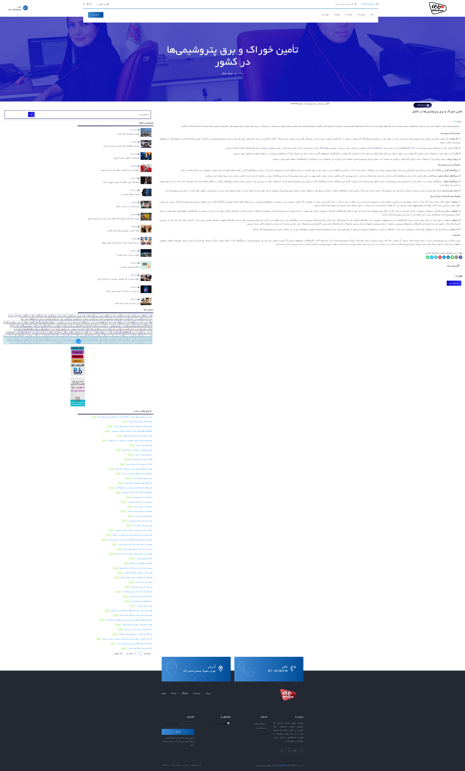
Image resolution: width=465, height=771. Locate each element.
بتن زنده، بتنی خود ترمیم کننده (141, 587)
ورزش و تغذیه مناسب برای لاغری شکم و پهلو (136, 568)
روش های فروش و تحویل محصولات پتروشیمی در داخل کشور (130, 440)
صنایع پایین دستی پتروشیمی (142, 497)
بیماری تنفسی (70, 329)
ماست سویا (107, 333)
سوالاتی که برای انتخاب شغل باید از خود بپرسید (135, 544)
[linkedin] (448, 257)
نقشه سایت (175, 765)
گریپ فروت (92, 333)
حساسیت (78, 329)
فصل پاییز (124, 329)
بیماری (85, 329)
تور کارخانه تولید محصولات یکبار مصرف (138, 483)
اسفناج (33, 329)
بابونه (47, 326)
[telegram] (436, 257)
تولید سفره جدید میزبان (144, 445)
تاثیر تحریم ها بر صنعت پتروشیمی (140, 521)
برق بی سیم (56, 322)
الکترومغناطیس (140, 326)
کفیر (118, 333)
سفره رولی (73, 319)
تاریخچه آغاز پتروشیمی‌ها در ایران (140, 421)
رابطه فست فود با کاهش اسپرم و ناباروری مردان (134, 643)
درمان (39, 333)
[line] (452, 257)
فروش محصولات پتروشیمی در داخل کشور (137, 450)
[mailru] (444, 257)
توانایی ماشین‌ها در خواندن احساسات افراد (137, 624)
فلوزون (61, 329)
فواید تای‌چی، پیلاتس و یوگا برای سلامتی (138, 573)
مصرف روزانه (147, 333)
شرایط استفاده (260, 723)
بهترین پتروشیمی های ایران (142, 525)
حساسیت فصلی (135, 329)
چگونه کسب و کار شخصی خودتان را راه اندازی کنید (134, 554)
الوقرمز (69, 333)
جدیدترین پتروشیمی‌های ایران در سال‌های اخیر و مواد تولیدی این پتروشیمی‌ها (125, 417)
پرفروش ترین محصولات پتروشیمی (139, 502)
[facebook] (460, 257)
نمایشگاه (185, 693)
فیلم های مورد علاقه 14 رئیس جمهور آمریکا (136, 577)
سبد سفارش (102, 4)
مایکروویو (130, 326)
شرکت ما (362, 15)
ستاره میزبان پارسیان (41, 319)
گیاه (21, 333)
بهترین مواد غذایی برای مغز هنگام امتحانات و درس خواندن (131, 610)
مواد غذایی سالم (52, 329)
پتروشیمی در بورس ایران (143, 506)
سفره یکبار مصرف (128, 316)
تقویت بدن (109, 326)
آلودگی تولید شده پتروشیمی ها (141, 459)
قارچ (24, 333)
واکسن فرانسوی (104, 329)
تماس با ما (325, 15)
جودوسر (55, 333)
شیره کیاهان (14, 333)
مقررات (185, 765)
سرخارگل (13, 326)
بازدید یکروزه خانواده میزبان (142, 478)
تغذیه (22, 329)
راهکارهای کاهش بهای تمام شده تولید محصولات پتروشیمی (131, 431)
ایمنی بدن (123, 326)
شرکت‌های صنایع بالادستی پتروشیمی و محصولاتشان (134, 488)
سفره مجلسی (123, 319)
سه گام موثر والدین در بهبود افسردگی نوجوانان (135, 634)
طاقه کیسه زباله (27, 319)
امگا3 (128, 333)
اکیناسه (20, 326)
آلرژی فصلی (46, 333)
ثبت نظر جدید (454, 283)
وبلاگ (337, 15)
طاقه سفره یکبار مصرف (143, 322)
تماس (164, 693)
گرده (8, 333)
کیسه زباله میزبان (114, 316)
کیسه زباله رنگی (45, 316)
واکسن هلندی (116, 329)
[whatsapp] (427, 257)
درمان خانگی (31, 333)
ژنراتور (10, 322)
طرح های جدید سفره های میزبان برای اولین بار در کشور (132, 535)
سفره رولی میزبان (61, 319)
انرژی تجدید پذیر (19, 322)
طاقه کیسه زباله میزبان (112, 322)
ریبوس (26, 326)
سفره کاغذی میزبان (101, 319)
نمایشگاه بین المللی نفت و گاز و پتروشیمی (137, 492)
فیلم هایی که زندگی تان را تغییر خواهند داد (137, 591)
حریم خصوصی (195, 765)
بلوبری (74, 333)
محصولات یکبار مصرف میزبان (82, 316)
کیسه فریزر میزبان (100, 316)
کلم (29, 329)
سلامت (16, 329)
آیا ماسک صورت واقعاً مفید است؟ (140, 648)
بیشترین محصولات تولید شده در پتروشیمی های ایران (133, 469)
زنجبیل (68, 326)
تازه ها (173, 693)
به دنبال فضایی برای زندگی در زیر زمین (138, 629)
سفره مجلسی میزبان (85, 319)
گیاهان (123, 333)
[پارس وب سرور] (77, 361)
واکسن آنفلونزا (146, 329)
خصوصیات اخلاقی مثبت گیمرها (141, 563)
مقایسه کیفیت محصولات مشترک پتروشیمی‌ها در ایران (133, 426)
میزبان (51, 319)
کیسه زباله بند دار (33, 316)
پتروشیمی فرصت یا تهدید (143, 454)
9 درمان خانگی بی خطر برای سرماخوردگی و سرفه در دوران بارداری (127, 639)
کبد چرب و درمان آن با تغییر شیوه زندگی (138, 549)
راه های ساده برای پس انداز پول (140, 596)
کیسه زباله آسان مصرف (17, 316)
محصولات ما (261, 728)
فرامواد (149, 326)
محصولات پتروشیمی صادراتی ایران (139, 511)
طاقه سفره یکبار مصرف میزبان (73, 322)
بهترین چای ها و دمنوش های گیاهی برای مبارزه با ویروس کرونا (130, 539)
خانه (372, 15)
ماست (114, 333)
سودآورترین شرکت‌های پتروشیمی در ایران (137, 473)
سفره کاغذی (112, 319)
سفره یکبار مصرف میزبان (61, 316)
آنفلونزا (95, 329)
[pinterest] (440, 257)
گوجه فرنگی (82, 333)
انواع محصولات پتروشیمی (143, 516)
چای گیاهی (91, 326)
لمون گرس (41, 326)
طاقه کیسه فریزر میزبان (94, 322)
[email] (456, 257)
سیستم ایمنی (100, 326)
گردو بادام (61, 333)
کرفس (39, 329)
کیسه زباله (148, 316)
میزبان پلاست (147, 319)
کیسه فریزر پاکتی (135, 319)
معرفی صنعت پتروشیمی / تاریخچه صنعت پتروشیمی (133, 530)
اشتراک (178, 732)
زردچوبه (74, 326)
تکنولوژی (43, 322)
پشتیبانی (165, 765)
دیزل (5, 322)
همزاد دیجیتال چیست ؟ (144, 606)
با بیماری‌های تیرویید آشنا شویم (141, 601)
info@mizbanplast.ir (368, 4)
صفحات (349, 15)
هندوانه (99, 333)
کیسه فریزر (139, 316)
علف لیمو (32, 326)
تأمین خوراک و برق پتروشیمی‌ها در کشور (137, 436)
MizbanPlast (281, 765)
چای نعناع (61, 326)
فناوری (49, 322)
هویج (44, 329)
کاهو (25, 329)
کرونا (90, 329)
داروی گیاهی (82, 326)
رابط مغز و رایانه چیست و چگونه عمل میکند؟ (136, 615)
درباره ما (197, 693)
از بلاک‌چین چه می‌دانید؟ (143, 582)
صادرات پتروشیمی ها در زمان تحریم (139, 464)
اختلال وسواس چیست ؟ (143, 558)
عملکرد (36, 322)
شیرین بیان (54, 326)
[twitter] (432, 257)
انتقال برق (29, 322)
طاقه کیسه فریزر (127, 322)
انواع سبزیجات (136, 333)
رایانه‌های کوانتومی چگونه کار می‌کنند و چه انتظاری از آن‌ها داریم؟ (129, 620)
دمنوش (116, 326)
